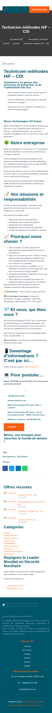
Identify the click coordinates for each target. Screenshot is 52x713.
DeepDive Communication (33, 702)
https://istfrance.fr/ (32, 367)
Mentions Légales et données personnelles (26, 705)
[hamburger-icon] (6, 9)
